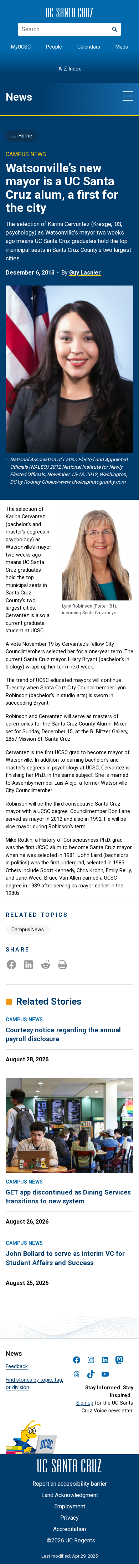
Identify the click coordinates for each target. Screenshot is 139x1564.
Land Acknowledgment (69, 1495)
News (19, 97)
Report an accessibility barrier (69, 1483)
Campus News (27, 929)
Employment (69, 1506)
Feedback (17, 1366)
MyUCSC (21, 47)
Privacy (69, 1517)
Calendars (88, 47)
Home (25, 136)
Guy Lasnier (85, 272)
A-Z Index (69, 69)
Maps (121, 47)
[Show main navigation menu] (128, 95)
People (54, 47)
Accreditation (69, 1529)
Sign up (84, 1403)
